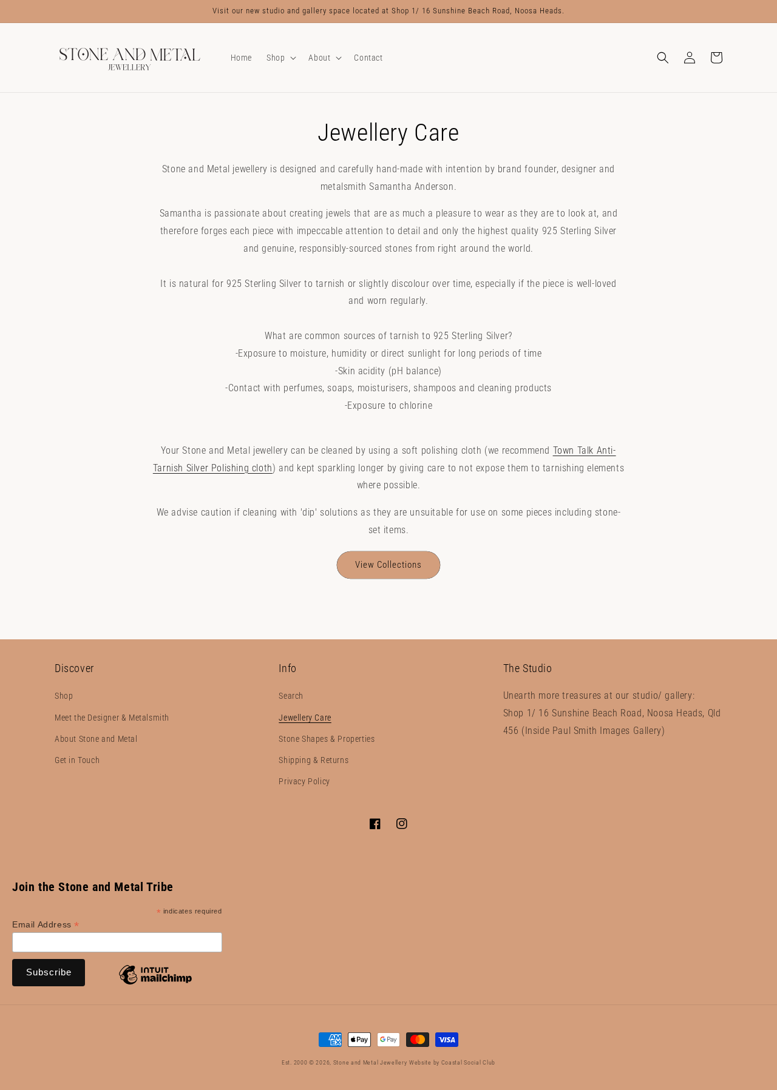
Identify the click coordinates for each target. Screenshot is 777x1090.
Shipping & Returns (313, 760)
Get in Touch (77, 760)
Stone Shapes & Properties (327, 739)
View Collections (388, 564)
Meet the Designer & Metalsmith (112, 717)
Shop (64, 696)
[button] (280, 57)
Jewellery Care (305, 717)
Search (291, 696)
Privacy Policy (304, 781)
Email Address (46, 924)
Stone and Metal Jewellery (370, 1062)
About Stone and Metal (96, 739)
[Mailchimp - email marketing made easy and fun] (155, 984)
